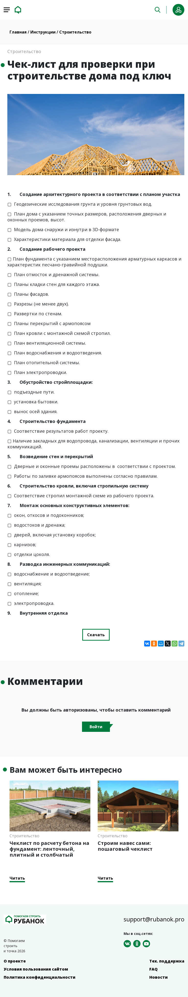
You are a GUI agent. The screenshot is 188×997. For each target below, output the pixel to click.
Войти (96, 726)
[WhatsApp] (174, 643)
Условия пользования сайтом (36, 969)
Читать (17, 878)
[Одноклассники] (154, 643)
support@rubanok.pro (154, 919)
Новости (158, 977)
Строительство (75, 32)
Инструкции (43, 32)
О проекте (15, 961)
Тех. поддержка (166, 961)
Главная (19, 32)
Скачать (96, 634)
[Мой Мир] (161, 643)
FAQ (153, 969)
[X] (168, 643)
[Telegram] (181, 643)
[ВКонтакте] (147, 643)
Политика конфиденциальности (39, 977)
